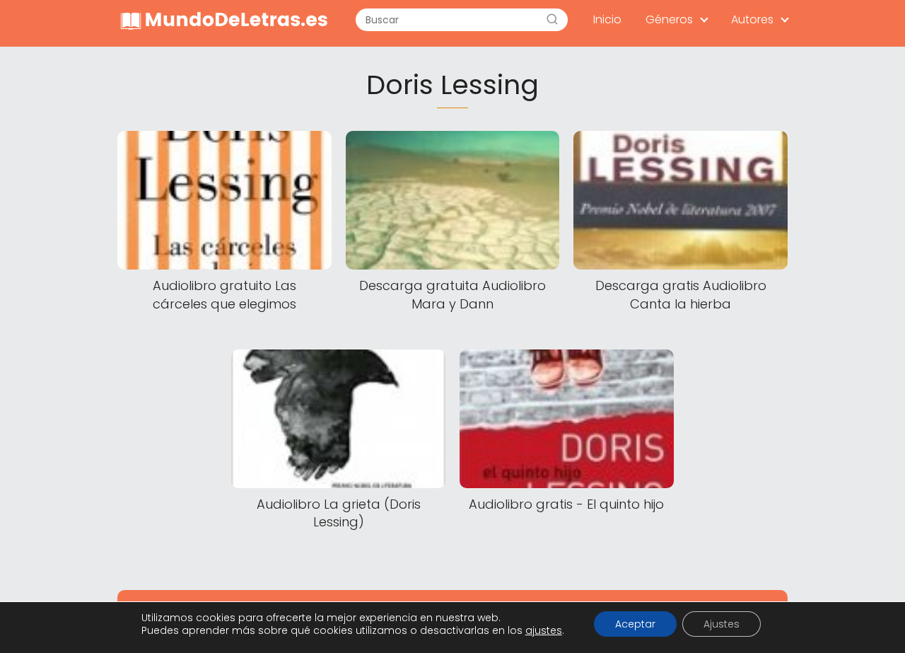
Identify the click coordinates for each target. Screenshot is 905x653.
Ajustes (721, 624)
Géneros (669, 19)
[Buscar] (552, 19)
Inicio (607, 19)
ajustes (543, 630)
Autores (752, 19)
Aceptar (635, 624)
